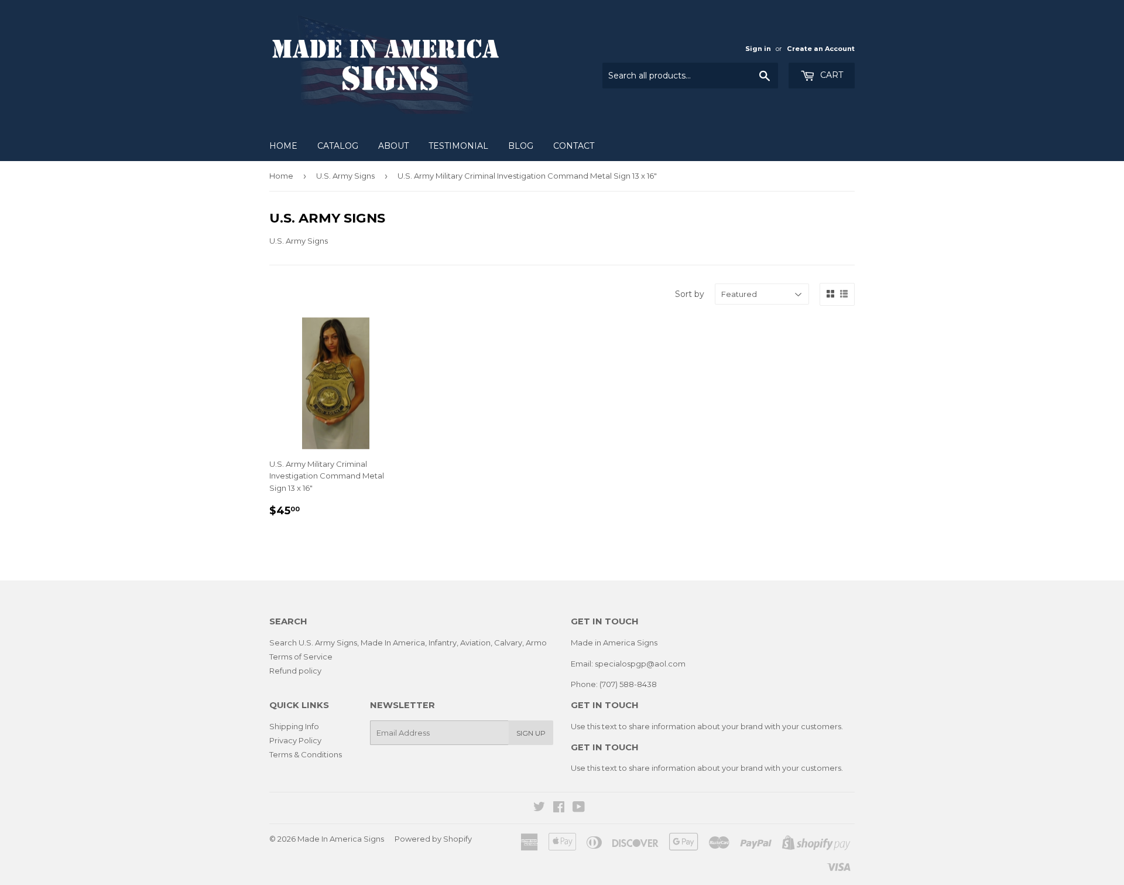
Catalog (337, 146)
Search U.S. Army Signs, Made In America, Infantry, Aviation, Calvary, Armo (408, 642)
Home (283, 146)
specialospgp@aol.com (640, 663)
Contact (573, 146)
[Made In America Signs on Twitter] (539, 808)
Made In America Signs (340, 838)
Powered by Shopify (433, 838)
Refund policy (295, 670)
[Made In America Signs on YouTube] (579, 808)
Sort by (689, 294)
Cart (830, 75)
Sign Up (531, 733)
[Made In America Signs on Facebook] (559, 808)
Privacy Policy (295, 740)
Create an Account (821, 49)
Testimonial (458, 146)
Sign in (758, 49)
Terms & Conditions (305, 754)
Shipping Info (294, 726)
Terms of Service (301, 656)
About (393, 146)
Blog (520, 146)
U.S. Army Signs (345, 175)
